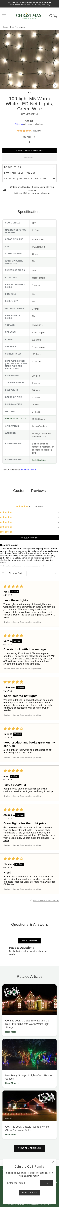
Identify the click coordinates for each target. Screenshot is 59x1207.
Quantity (29, 137)
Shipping (19, 124)
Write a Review (29, 537)
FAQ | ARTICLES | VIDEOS (20, 173)
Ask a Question (29, 940)
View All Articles (29, 1148)
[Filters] (3, 573)
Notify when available (29, 150)
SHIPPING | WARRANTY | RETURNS (25, 179)
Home (5, 27)
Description (12, 167)
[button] (24, 130)
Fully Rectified (39, 460)
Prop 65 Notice (28, 469)
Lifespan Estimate (15, 419)
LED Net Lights (17, 27)
